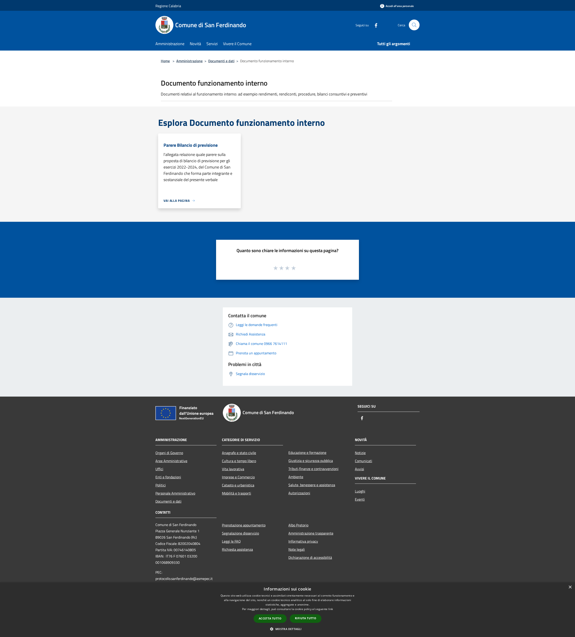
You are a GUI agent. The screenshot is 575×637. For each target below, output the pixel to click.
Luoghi (360, 491)
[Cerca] (414, 25)
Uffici (159, 469)
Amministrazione (189, 61)
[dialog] (287, 609)
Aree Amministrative (171, 461)
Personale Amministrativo (175, 493)
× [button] (570, 587)
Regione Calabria (168, 6)
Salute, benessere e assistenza (311, 485)
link (330, 609)
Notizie (360, 452)
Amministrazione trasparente (310, 533)
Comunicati (363, 461)
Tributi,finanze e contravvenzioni (313, 468)
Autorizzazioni (299, 493)
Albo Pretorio (298, 525)
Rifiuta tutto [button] (305, 618)
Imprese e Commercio (238, 477)
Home (165, 61)
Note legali (296, 549)
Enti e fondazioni (168, 477)
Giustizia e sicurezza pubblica (310, 460)
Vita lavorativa (233, 469)
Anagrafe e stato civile (239, 452)
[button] (287, 629)
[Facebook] (374, 25)
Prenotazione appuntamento (243, 525)
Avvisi (359, 469)
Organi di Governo (169, 452)
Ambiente (295, 476)
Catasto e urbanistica (238, 485)
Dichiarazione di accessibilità (310, 557)
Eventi (360, 499)
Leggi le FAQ (231, 541)
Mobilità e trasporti (236, 493)
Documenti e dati (221, 61)
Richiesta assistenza (237, 549)
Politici (160, 485)
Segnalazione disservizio (240, 533)
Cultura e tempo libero (239, 461)
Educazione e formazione (307, 452)
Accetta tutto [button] (270, 618)
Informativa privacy (303, 541)
